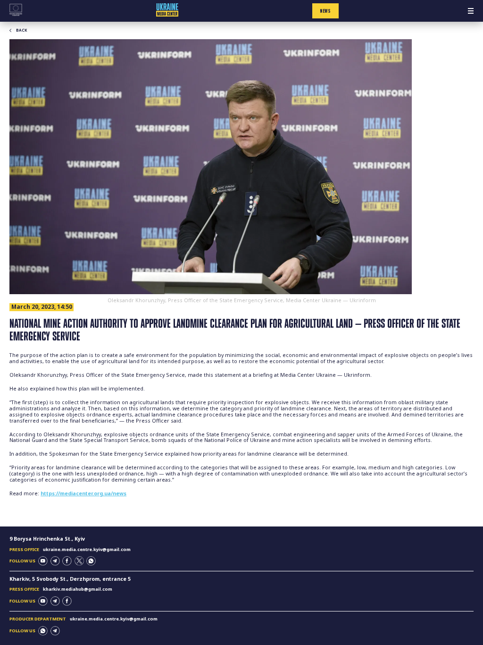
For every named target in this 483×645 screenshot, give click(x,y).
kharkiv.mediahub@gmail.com (77, 589)
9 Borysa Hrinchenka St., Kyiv (47, 538)
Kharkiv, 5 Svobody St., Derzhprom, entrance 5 (70, 579)
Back (21, 30)
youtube (43, 561)
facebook (67, 561)
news (325, 11)
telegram (55, 561)
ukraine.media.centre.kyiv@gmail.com (87, 549)
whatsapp (91, 561)
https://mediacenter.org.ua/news (83, 493)
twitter (79, 561)
